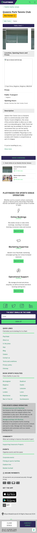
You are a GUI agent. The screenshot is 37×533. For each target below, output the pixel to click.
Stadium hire (7, 464)
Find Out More (18, 231)
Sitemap (5, 368)
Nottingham (24, 395)
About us (6, 340)
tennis (15, 21)
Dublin (22, 385)
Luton (22, 392)
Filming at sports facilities (11, 461)
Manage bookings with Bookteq (13, 419)
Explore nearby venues (11, 7)
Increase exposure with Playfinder (14, 408)
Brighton (5, 385)
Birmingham (7, 381)
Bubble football (8, 468)
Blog (4, 351)
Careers (5, 354)
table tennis (7, 21)
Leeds (5, 388)
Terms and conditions (10, 361)
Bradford (23, 381)
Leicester (23, 388)
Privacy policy (7, 365)
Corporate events (8, 457)
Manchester (6, 395)
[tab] (18, 54)
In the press (7, 343)
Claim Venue (9, 524)
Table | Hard (18, 25)
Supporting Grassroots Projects (13, 444)
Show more (8, 149)
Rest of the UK (7, 399)
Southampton (24, 399)
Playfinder (6, 336)
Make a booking (18, 158)
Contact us (6, 358)
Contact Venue (27, 524)
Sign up (18, 321)
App (4, 347)
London (5, 392)
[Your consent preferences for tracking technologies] (34, 530)
